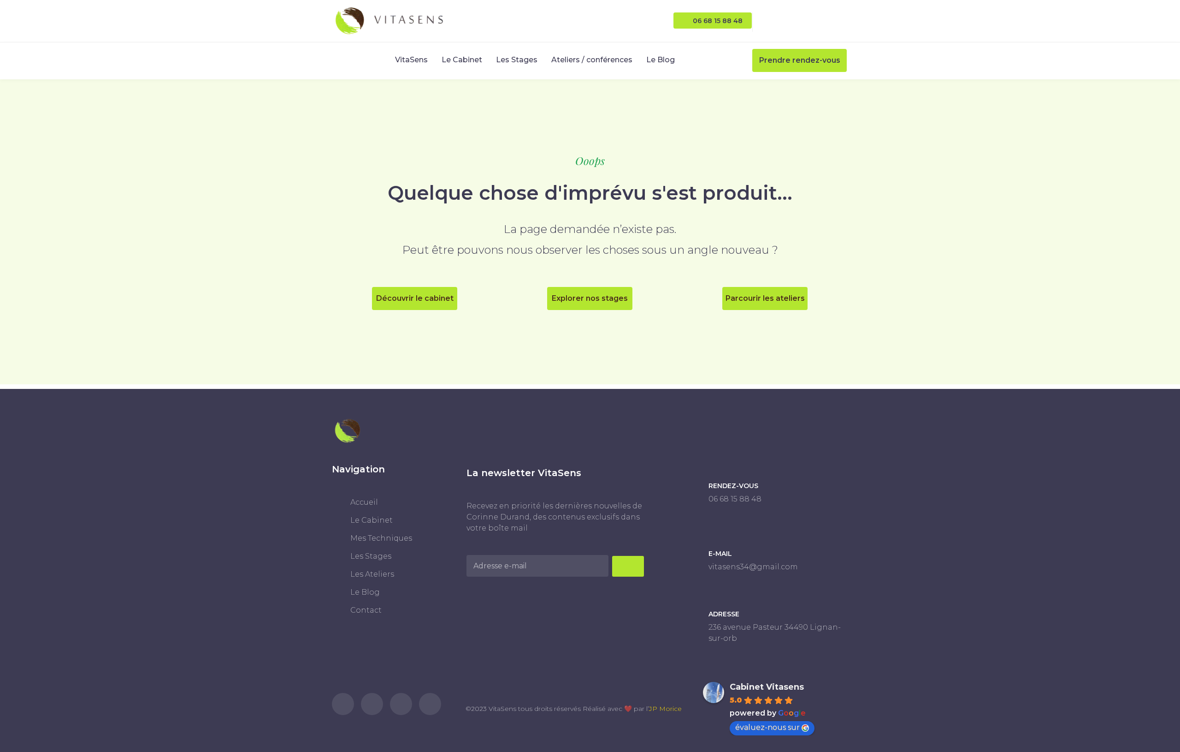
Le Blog (660, 59)
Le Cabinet (462, 59)
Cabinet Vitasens (767, 687)
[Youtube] (843, 21)
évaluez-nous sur (767, 727)
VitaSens (411, 59)
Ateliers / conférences (591, 59)
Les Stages (516, 59)
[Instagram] (780, 21)
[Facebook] (801, 21)
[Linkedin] (822, 21)
